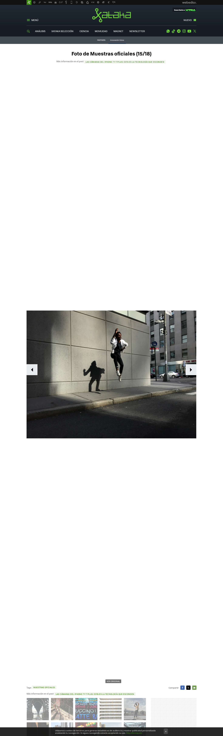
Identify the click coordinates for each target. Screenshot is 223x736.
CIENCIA (84, 31)
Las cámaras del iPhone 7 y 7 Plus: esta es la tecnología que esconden (125, 61)
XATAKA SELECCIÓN (62, 31)
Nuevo (188, 20)
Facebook (182, 688)
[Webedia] (189, 2)
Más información (134, 732)
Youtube (189, 31)
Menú (34, 20)
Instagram (184, 31)
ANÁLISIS (40, 31)
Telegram (179, 31)
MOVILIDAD (101, 31)
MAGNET (118, 31)
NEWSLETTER (137, 31)
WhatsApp (168, 31)
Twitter (194, 31)
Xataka (111, 15)
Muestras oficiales (44, 687)
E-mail (194, 688)
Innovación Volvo (117, 40)
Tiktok (173, 31)
